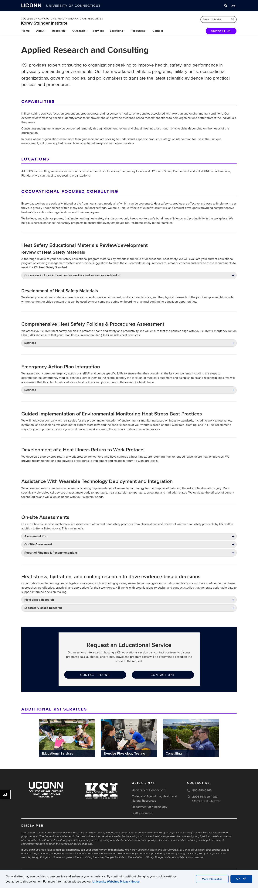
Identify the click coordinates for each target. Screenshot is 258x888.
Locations (116, 31)
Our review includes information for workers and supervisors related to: (72, 275)
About (40, 31)
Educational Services (57, 753)
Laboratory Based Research (43, 608)
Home (26, 31)
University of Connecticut (148, 790)
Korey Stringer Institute (44, 23)
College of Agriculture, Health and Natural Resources (62, 18)
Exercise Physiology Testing (124, 753)
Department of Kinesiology (149, 807)
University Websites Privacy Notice (116, 881)
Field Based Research (39, 600)
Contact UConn (95, 675)
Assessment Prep (36, 536)
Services (98, 31)
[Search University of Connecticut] (226, 6)
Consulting (174, 753)
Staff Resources (142, 813)
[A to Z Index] (233, 6)
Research (58, 31)
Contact (157, 31)
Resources (138, 31)
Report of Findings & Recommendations (51, 553)
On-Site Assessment (38, 544)
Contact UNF (163, 675)
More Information (212, 879)
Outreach (78, 31)
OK (239, 878)
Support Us (221, 31)
